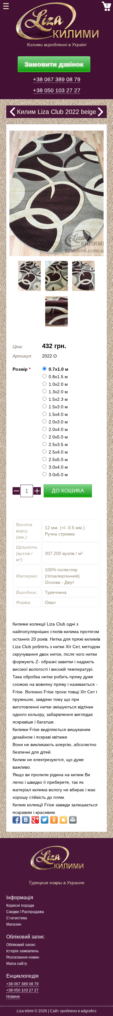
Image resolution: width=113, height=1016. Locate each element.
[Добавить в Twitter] (44, 820)
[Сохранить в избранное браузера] (63, 820)
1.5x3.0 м (58, 406)
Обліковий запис (20, 945)
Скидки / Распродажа (25, 912)
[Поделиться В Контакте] (26, 820)
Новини (13, 996)
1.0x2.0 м (58, 384)
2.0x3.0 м (58, 421)
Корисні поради (20, 905)
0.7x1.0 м (58, 369)
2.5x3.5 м (58, 444)
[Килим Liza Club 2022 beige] (29, 289)
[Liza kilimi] (56, 21)
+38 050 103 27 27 (56, 90)
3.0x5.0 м (58, 474)
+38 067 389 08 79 (56, 79)
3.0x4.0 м (58, 467)
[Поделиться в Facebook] (16, 820)
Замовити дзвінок (53, 64)
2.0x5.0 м (58, 436)
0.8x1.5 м (58, 376)
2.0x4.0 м (58, 429)
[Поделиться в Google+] (35, 820)
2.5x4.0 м (58, 451)
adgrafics (88, 1011)
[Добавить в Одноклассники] (54, 820)
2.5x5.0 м (58, 459)
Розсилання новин (22, 957)
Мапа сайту (16, 963)
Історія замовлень (22, 951)
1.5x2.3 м (58, 399)
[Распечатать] (73, 820)
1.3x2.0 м (58, 391)
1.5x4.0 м (58, 414)
